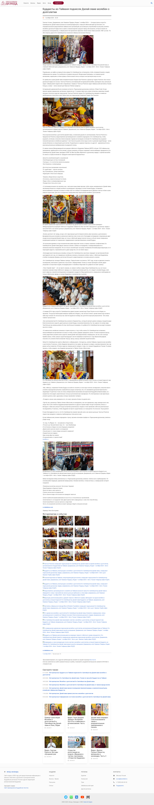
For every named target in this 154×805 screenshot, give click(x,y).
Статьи (51, 785)
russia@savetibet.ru (121, 779)
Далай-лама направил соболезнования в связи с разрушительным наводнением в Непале (99, 722)
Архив (57, 779)
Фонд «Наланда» (13, 772)
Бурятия (83, 775)
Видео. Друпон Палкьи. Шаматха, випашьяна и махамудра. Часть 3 (98, 753)
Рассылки (52, 782)
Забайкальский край (87, 785)
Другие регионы (86, 789)
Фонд (49, 3)
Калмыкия (84, 779)
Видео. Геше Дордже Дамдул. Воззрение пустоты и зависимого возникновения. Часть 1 (76, 721)
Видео (39, 3)
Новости (26, 3)
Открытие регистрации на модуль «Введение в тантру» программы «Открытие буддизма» (76, 754)
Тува (82, 782)
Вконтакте (92, 660)
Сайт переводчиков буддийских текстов (16, 788)
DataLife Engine (87, 802)
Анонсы (32, 3)
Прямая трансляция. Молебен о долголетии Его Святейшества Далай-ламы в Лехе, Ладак (53, 721)
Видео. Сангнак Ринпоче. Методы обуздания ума (51, 752)
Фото (44, 3)
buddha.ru (45, 439)
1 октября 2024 (47, 653)
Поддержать (58, 3)
